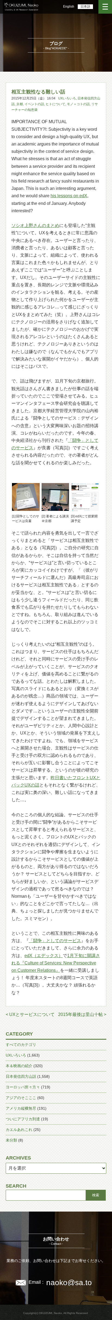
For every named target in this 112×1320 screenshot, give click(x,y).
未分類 (11, 1140)
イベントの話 (34, 104)
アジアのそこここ (21, 1098)
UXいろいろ (67, 98)
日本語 (85, 6)
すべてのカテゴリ (21, 1044)
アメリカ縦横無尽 (21, 1108)
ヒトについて (55, 104)
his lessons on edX (69, 195)
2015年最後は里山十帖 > (82, 1014)
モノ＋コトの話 (78, 104)
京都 (19, 104)
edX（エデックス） (43, 955)
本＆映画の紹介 (19, 1066)
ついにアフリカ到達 (23, 1119)
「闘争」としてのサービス (55, 940)
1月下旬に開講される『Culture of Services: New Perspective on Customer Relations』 (55, 963)
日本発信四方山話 (21, 1076)
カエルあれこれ (19, 1129)
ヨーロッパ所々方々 (23, 1087)
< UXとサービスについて (30, 1014)
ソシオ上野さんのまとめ (35, 225)
